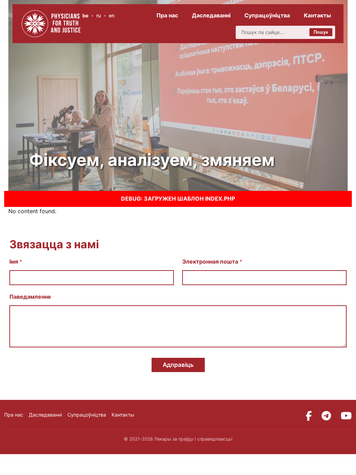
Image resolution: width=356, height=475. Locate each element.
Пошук (321, 32)
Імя (15, 261)
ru (98, 15)
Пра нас (167, 15)
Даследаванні (211, 15)
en (111, 15)
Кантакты (317, 15)
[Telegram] (326, 416)
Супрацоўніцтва (267, 15)
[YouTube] (346, 416)
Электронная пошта (212, 261)
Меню (136, 15)
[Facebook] (309, 416)
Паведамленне (30, 296)
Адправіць (178, 364)
